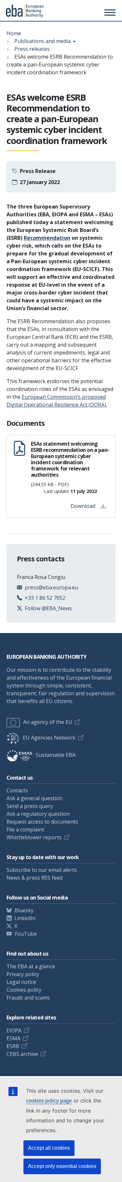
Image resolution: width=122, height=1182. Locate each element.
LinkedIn (24, 918)
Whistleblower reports (34, 837)
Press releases (32, 48)
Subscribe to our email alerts (42, 869)
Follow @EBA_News (48, 608)
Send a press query (30, 806)
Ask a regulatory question (38, 813)
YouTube (25, 933)
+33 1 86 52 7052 (45, 597)
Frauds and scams (28, 997)
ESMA (13, 1038)
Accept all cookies (49, 1148)
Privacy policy (23, 974)
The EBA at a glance (31, 966)
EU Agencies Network (49, 737)
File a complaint (25, 829)
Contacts (17, 790)
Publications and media (42, 41)
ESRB (13, 1046)
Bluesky (24, 910)
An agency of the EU (47, 722)
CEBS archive (22, 1054)
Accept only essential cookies (62, 1166)
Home (14, 33)
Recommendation (47, 237)
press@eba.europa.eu (51, 587)
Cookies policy (24, 989)
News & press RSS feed (34, 877)
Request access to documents (42, 821)
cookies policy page (49, 1100)
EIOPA (14, 1030)
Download (83, 506)
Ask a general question (34, 798)
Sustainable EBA (55, 754)
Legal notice (21, 982)
